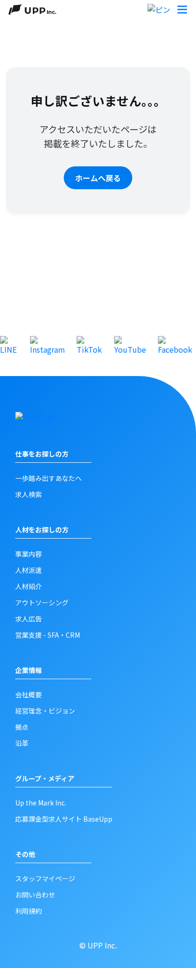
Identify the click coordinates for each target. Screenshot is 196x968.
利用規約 (28, 911)
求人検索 (28, 494)
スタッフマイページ (45, 878)
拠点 (22, 727)
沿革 (22, 743)
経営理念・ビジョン (45, 710)
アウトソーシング (42, 602)
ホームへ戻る (98, 177)
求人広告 (28, 618)
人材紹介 (28, 586)
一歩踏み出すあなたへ (48, 478)
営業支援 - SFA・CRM (47, 635)
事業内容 (28, 554)
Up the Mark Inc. (40, 802)
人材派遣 (28, 570)
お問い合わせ (35, 894)
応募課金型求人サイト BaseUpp (63, 819)
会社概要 (28, 694)
